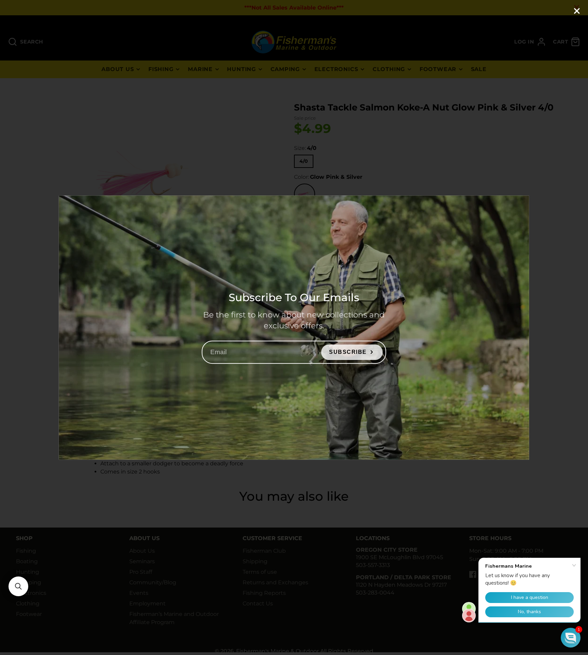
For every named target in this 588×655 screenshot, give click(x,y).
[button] (18, 586)
